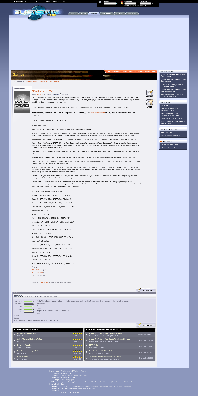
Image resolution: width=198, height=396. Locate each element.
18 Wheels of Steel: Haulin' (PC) (101, 359)
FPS (39, 94)
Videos (147, 71)
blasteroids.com (31, 81)
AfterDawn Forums (79, 371)
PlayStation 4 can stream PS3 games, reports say (172, 95)
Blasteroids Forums (80, 375)
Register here (143, 5)
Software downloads (68, 377)
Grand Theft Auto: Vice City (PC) (101, 336)
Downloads (106, 13)
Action (24, 359)
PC (30, 1)
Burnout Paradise (24, 345)
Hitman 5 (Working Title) (27, 333)
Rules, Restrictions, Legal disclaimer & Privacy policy (113, 386)
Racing (28, 347)
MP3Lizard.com (66, 373)
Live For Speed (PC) (96, 353)
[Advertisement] (99, 45)
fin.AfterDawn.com (104, 382)
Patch (116, 359)
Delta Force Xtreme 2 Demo (171, 118)
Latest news (167, 71)
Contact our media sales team (84, 388)
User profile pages (67, 380)
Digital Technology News (69, 382)
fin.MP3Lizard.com (128, 382)
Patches (124, 71)
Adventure (26, 336)
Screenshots (139, 71)
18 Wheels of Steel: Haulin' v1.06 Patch (105, 357)
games (42, 81)
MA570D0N (38, 296)
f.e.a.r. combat (53, 81)
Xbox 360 (56, 1)
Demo (102, 347)
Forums (119, 13)
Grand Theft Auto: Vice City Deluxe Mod (105, 333)
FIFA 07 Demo (95, 345)
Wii (64, 1)
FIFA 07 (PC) (93, 347)
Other (154, 71)
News (83, 13)
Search (63, 384)
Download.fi (116, 382)
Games (94, 13)
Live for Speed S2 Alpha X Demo (102, 351)
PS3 (41, 1)
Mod (116, 336)
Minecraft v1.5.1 (167, 105)
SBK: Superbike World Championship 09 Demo (170, 114)
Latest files (167, 102)
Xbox (48, 1)
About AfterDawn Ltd (68, 386)
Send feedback (66, 388)
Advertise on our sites (85, 386)
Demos (117, 71)
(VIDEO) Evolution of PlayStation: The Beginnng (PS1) (173, 90)
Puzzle (23, 353)
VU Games (43, 282)
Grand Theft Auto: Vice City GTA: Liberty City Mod (109, 339)
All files (110, 71)
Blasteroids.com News (169, 145)
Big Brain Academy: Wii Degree (30, 351)
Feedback (132, 13)
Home (73, 13)
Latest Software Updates (88, 382)
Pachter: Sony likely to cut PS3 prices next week (172, 85)
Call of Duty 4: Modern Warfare (29, 339)
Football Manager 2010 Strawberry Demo (169, 109)
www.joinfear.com (97, 113)
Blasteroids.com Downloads (171, 148)
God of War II (22, 357)
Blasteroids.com (66, 375)
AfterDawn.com (66, 371)
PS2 (35, 1)
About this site (166, 132)
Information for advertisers (171, 136)
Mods (131, 71)
